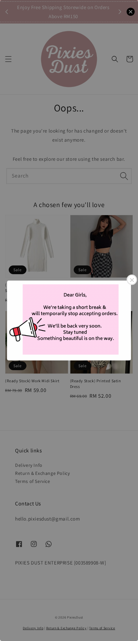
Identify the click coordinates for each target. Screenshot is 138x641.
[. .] (69, 320)
